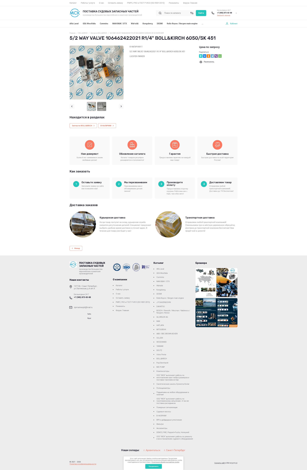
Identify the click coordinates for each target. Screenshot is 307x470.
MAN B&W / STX (119, 23)
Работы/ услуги (122, 289)
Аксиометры (161, 428)
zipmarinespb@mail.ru (83, 307)
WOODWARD (161, 342)
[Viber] (216, 56)
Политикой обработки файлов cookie (165, 462)
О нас (118, 294)
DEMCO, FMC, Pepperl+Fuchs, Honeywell (172, 432)
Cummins (104, 23)
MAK (158, 321)
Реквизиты (120, 306)
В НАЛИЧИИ (161, 416)
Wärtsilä (134, 23)
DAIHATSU (160, 306)
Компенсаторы (162, 371)
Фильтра (159, 424)
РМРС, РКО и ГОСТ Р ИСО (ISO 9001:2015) (133, 302)
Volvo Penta (161, 354)
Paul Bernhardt (162, 363)
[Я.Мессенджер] (200, 56)
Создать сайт (219, 463)
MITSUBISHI (161, 329)
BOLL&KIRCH (83, 33)
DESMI (160, 23)
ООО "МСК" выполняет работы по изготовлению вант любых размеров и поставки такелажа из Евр (172, 377)
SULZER (159, 338)
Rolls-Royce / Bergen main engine (182, 23)
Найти (201, 13)
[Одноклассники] (208, 56)
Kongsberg (148, 23)
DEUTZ (159, 350)
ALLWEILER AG (162, 317)
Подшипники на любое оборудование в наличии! (172, 393)
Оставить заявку (123, 298)
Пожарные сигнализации (166, 407)
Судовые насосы (163, 412)
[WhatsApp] (220, 56)
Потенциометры (163, 388)
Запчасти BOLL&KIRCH (99, 33)
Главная (72, 33)
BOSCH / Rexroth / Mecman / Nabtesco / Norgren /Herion (173, 311)
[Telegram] (212, 56)
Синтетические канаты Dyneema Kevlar (172, 384)
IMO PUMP (160, 367)
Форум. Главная (122, 310)
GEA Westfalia (89, 23)
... (202, 23)
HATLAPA (160, 325)
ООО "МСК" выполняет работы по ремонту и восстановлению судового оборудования (174, 437)
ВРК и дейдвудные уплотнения (169, 420)
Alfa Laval (74, 23)
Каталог (119, 285)
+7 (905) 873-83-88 (224, 13)
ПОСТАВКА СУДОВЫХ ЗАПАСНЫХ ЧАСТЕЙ (111, 11)
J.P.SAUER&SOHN (163, 302)
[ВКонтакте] (204, 56)
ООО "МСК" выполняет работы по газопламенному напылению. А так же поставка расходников (172, 401)
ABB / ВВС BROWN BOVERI (167, 334)
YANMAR (159, 346)
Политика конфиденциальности (83, 464)
